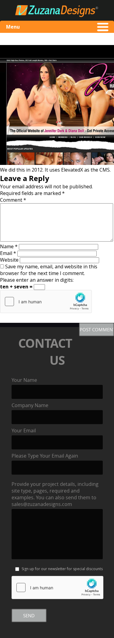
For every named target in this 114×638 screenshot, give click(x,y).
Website (9, 259)
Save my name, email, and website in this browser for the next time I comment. (48, 270)
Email (8, 253)
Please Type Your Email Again (45, 455)
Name (9, 246)
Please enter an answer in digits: (37, 280)
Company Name (30, 405)
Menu (13, 26)
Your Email (24, 430)
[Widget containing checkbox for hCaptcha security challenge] (46, 301)
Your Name (24, 380)
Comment (13, 200)
